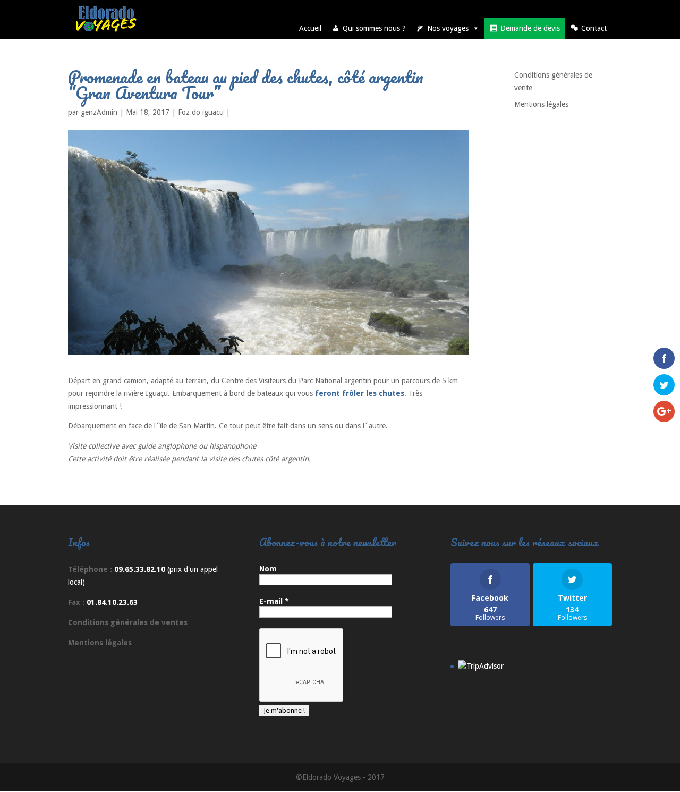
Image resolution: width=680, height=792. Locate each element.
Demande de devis (530, 28)
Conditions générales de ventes (128, 622)
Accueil (310, 28)
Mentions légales (541, 104)
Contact (594, 28)
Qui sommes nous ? (374, 28)
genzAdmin (99, 112)
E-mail (274, 601)
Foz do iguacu (201, 112)
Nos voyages (448, 28)
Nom (268, 568)
